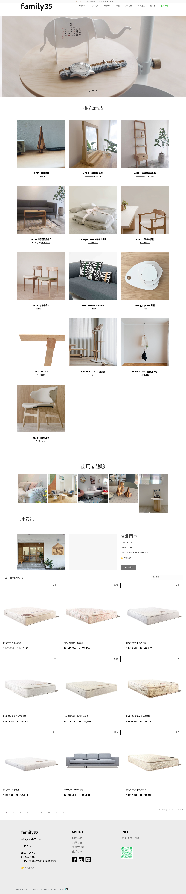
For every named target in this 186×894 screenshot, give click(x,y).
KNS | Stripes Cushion (93, 305)
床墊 (118, 5)
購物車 (152, 5)
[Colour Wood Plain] (153, 493)
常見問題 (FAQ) (130, 838)
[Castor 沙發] (62, 488)
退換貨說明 (78, 847)
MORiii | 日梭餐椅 (41, 305)
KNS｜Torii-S (41, 372)
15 (56, 812)
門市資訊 (141, 5)
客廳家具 (82, 5)
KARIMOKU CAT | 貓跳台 (93, 372)
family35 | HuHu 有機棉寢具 (93, 239)
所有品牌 (128, 5)
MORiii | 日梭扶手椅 (144, 239)
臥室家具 (94, 5)
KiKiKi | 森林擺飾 (41, 173)
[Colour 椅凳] (93, 488)
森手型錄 (77, 852)
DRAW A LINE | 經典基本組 (144, 372)
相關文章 (77, 843)
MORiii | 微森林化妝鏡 (93, 173)
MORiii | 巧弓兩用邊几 (41, 239)
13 (42, 812)
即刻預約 (127, 558)
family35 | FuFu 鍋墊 (144, 305)
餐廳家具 (107, 5)
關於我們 (77, 838)
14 (49, 812)
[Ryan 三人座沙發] (32, 488)
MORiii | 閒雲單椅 (41, 438)
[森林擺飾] (123, 488)
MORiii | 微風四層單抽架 (144, 173)
